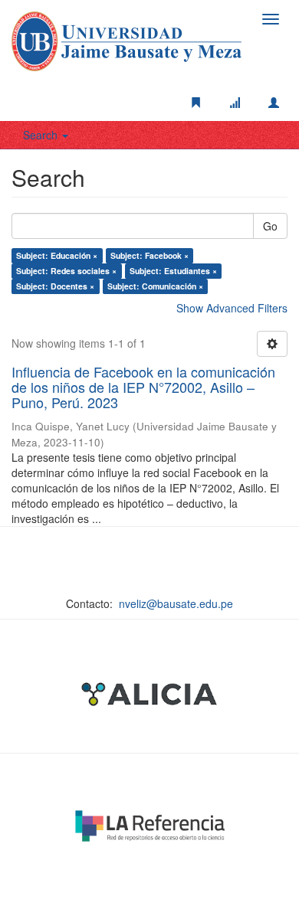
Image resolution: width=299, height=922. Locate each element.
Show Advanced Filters (232, 308)
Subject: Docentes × (55, 286)
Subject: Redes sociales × (66, 270)
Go (270, 226)
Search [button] (42, 134)
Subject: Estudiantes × (173, 270)
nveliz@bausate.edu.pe (176, 603)
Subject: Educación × (56, 255)
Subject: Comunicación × (155, 286)
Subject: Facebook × (149, 255)
